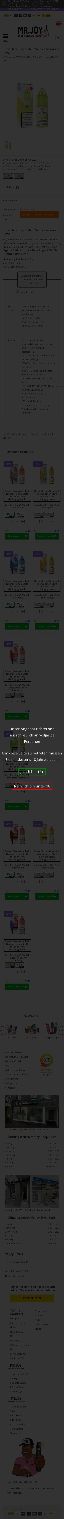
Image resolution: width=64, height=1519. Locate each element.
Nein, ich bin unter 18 (32, 786)
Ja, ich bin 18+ (32, 771)
